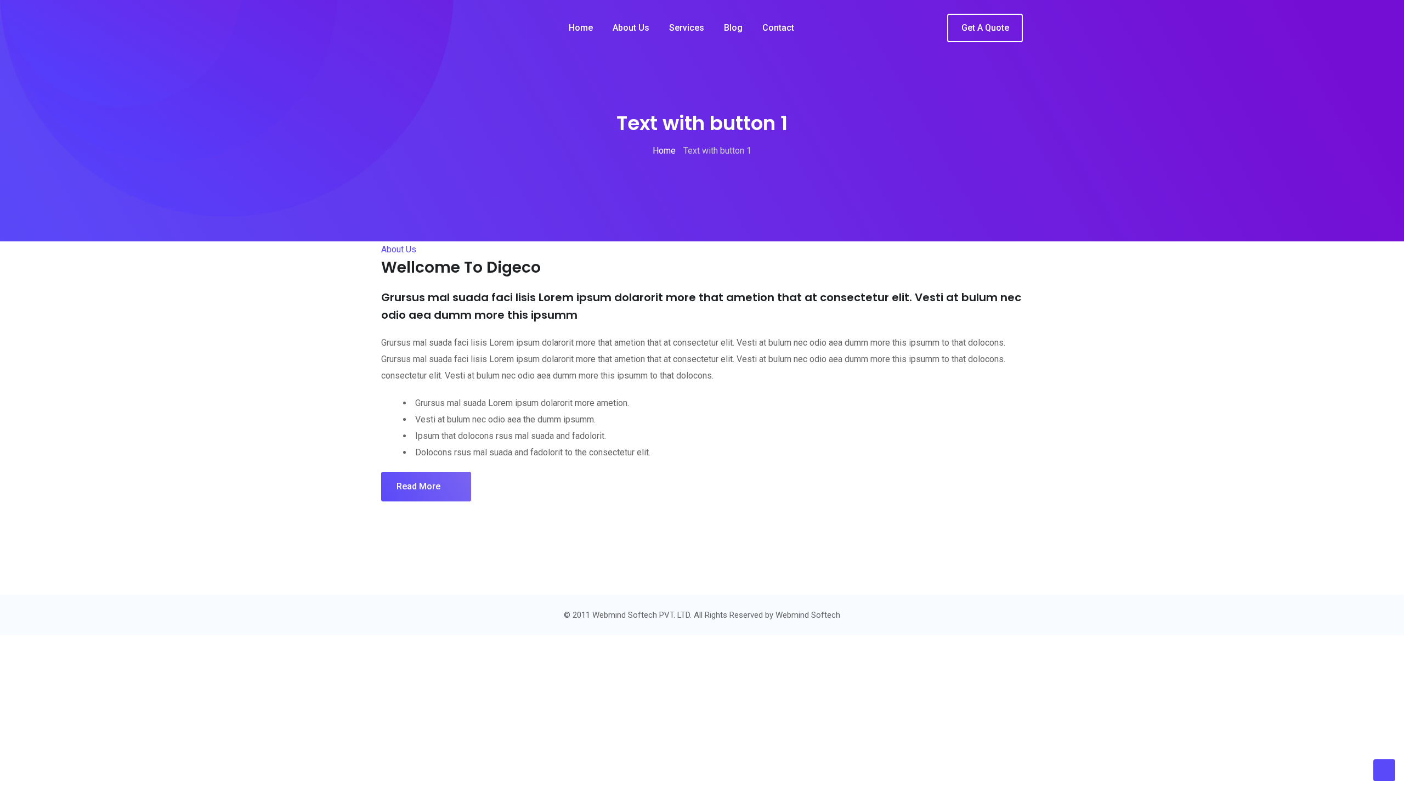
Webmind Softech (807, 615)
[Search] (931, 28)
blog (733, 27)
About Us (631, 27)
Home (581, 27)
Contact (778, 27)
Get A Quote (985, 27)
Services (686, 27)
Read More (418, 486)
